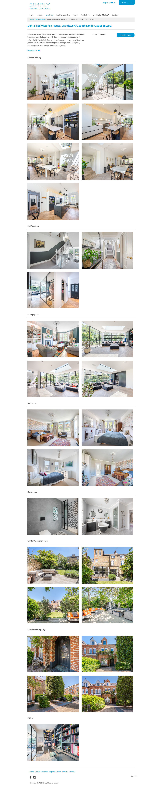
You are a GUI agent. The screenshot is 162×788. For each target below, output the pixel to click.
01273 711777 (126, 2)
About (40, 15)
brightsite (133, 776)
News (75, 15)
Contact (115, 15)
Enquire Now (125, 35)
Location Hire (40, 19)
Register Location (63, 15)
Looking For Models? (101, 15)
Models (64, 771)
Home (32, 15)
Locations (49, 15)
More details (32, 50)
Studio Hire (85, 15)
